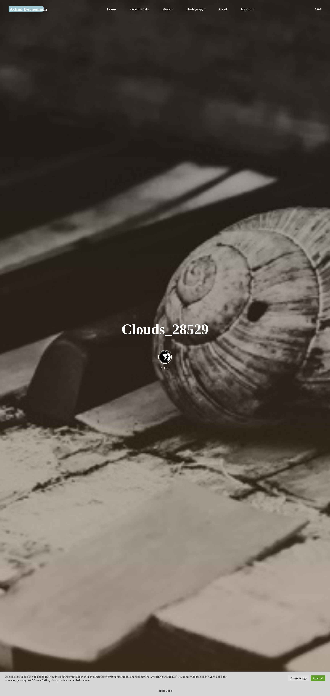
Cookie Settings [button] (298, 678)
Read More (165, 691)
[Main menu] (318, 9)
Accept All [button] (318, 678)
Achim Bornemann (28, 9)
